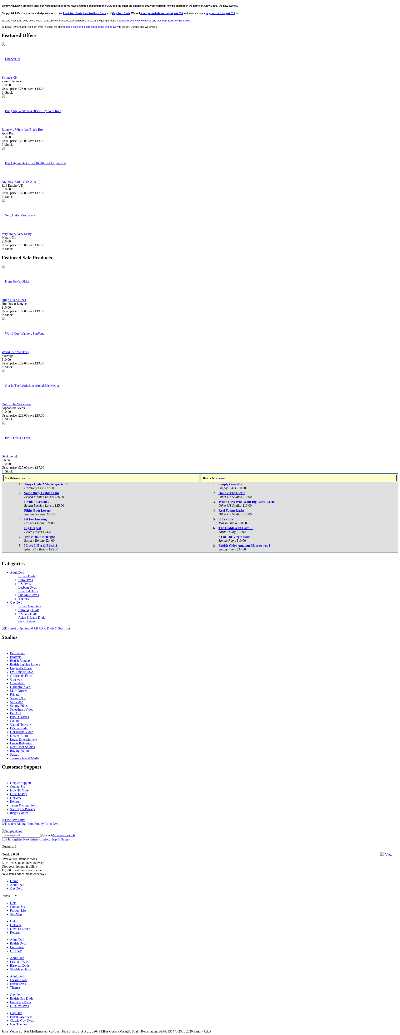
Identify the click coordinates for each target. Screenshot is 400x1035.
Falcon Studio (19, 728)
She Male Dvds (28, 595)
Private (14, 694)
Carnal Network (20, 724)
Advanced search (63, 835)
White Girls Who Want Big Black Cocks (247, 502)
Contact (44, 839)
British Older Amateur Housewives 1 (244, 545)
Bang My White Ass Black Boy (23, 129)
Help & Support (20, 783)
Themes (23, 598)
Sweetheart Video (21, 709)
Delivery (15, 798)
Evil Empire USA (22, 672)
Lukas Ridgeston (21, 743)
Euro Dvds (25, 580)
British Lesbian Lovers (25, 664)
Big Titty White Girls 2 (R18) (21, 181)
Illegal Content (19, 813)
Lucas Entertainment (23, 739)
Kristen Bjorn (19, 735)
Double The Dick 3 (232, 493)
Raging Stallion (20, 750)
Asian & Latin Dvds (31, 617)
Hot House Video (21, 732)
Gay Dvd (16, 602)
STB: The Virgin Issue (234, 537)
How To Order (20, 790)
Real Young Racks (231, 510)
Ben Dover (17, 653)
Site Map (16, 914)
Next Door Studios (22, 747)
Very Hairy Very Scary (17, 234)
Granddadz (17, 683)
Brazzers (15, 657)
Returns (15, 801)
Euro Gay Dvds (28, 610)
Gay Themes (26, 621)
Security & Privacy (22, 809)
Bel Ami (15, 713)
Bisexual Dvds (28, 591)
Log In (6, 839)
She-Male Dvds (20, 969)
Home (14, 881)
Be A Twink (10, 456)
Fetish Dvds (18, 984)
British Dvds (26, 576)
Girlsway (16, 679)
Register (16, 839)
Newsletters (31, 839)
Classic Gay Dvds (22, 1020)
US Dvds (24, 583)
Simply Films (19, 705)
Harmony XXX (20, 687)
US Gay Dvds (27, 613)
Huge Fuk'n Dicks (14, 300)
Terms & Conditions (23, 805)
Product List (18, 910)
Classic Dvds (18, 980)
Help (13, 903)
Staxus (14, 754)
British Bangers (20, 660)
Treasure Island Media (24, 758)
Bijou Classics (19, 717)
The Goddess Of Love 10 (236, 528)
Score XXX (18, 698)
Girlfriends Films (21, 675)
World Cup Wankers (15, 352)
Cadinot (15, 720)
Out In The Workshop (16, 404)
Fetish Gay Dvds (21, 1017)
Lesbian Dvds (27, 587)
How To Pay (18, 794)
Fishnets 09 (9, 77)
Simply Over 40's (230, 484)
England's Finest (21, 668)
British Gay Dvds (29, 606)
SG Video (16, 702)
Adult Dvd (17, 572)
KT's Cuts (226, 519)
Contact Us (17, 786)
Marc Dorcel (18, 690)
